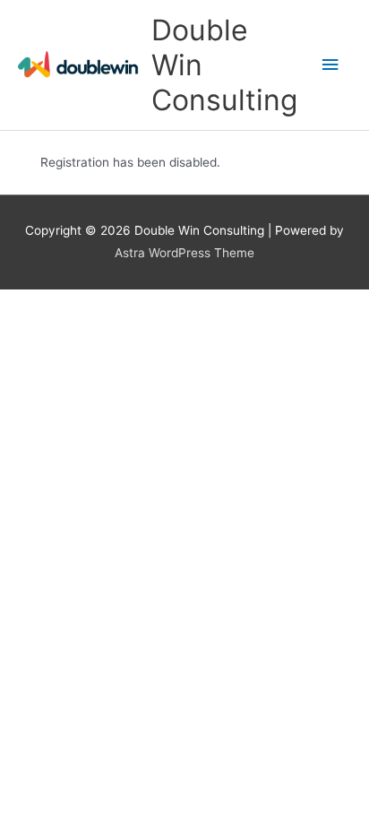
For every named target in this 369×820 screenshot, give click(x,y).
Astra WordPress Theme (184, 253)
